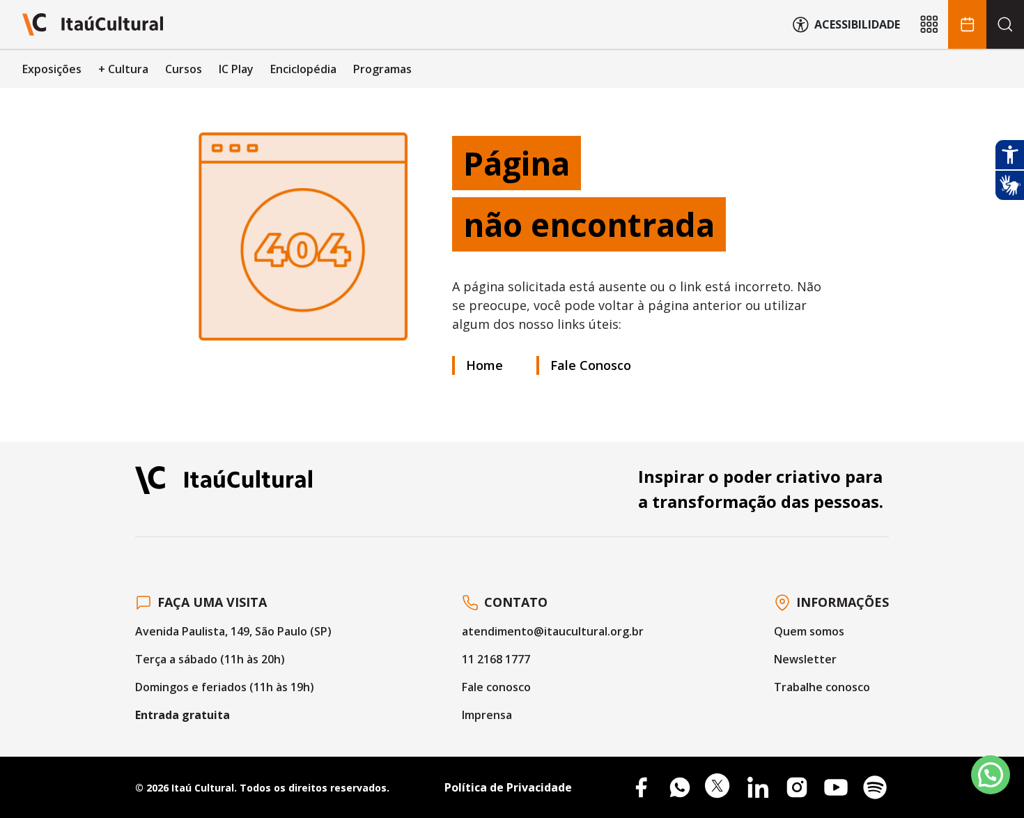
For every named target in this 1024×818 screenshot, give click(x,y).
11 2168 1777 (496, 659)
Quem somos (809, 631)
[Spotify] (875, 787)
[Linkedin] (758, 787)
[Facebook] (641, 787)
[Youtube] (836, 787)
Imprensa (487, 715)
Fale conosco (496, 687)
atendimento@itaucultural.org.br (553, 631)
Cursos (183, 69)
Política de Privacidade (508, 787)
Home (484, 365)
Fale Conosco (590, 365)
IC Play (236, 69)
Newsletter (805, 659)
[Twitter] (719, 787)
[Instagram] (797, 787)
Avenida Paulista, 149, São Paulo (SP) (233, 631)
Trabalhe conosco (822, 687)
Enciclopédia (303, 69)
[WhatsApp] (680, 787)
